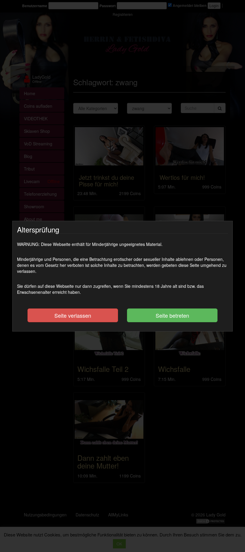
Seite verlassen (72, 315)
